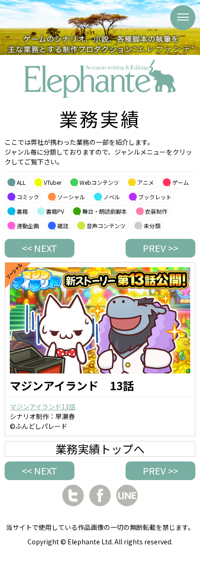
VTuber (52, 182)
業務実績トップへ (100, 449)
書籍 (22, 211)
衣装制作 (156, 211)
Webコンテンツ (99, 182)
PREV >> (160, 248)
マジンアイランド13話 (42, 406)
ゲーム (180, 182)
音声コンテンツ (106, 226)
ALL (21, 182)
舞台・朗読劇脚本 (104, 211)
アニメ (145, 182)
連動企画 (28, 226)
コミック (28, 197)
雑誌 (62, 226)
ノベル (111, 197)
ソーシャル (71, 197)
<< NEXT (39, 248)
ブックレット (155, 197)
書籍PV (55, 211)
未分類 (152, 226)
